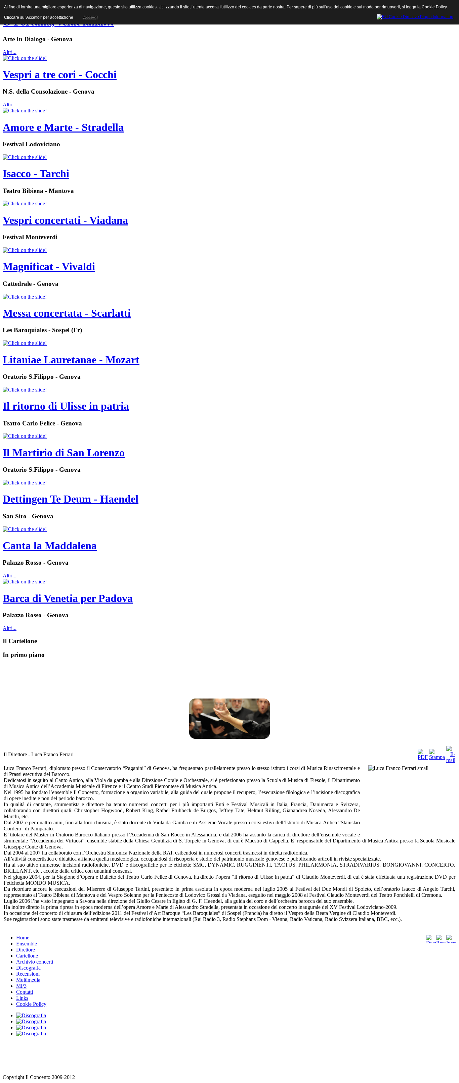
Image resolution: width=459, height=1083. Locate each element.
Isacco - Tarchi (36, 173)
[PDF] (423, 757)
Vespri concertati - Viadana (65, 220)
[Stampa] (437, 757)
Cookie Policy (434, 7)
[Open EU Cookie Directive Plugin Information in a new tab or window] (415, 15)
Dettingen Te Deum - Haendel (70, 499)
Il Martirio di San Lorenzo (64, 453)
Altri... (9, 52)
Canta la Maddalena (50, 545)
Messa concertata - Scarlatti (67, 313)
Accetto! (90, 17)
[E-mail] (450, 760)
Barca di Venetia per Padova (68, 598)
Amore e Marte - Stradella (63, 127)
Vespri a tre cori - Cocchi (60, 74)
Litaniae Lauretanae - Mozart (71, 360)
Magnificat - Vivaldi (49, 266)
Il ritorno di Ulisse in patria (66, 406)
